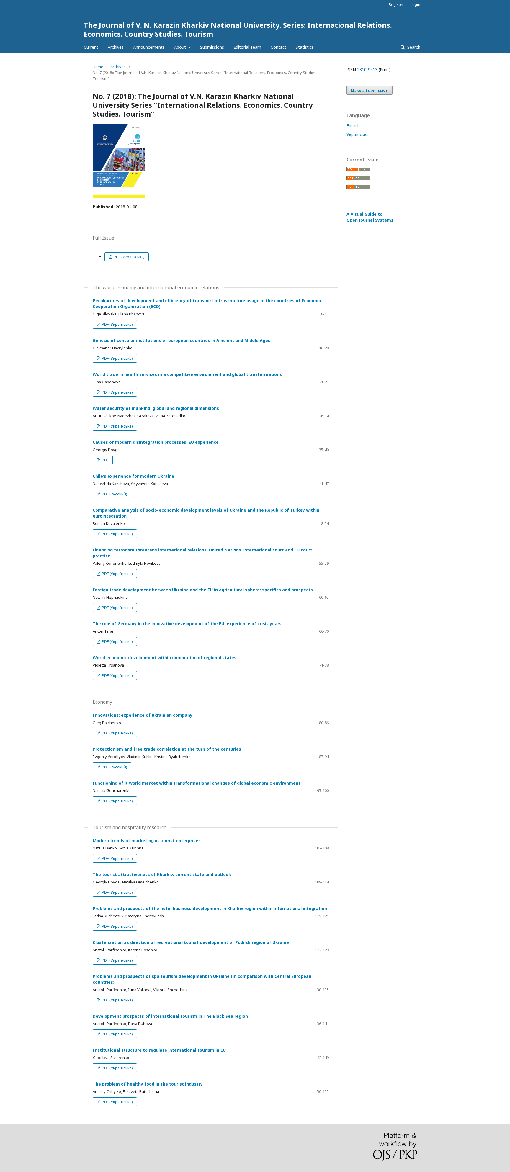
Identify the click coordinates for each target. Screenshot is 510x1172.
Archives (116, 47)
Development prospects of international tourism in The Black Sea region (170, 1016)
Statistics (305, 47)
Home (98, 66)
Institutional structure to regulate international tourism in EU (159, 1050)
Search (413, 47)
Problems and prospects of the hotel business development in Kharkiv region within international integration (210, 908)
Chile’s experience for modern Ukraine (133, 476)
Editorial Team (247, 47)
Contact (278, 47)
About (180, 47)
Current (91, 47)
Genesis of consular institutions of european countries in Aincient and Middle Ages (181, 340)
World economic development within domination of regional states (164, 657)
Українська (357, 134)
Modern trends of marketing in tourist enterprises (147, 840)
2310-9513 (367, 69)
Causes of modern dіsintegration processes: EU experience (156, 442)
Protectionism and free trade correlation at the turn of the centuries (167, 749)
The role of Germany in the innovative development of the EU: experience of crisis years (187, 623)
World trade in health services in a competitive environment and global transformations (187, 374)
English (353, 125)
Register (396, 4)
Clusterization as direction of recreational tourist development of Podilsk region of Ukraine (191, 942)
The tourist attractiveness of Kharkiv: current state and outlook (162, 874)
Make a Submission (369, 90)
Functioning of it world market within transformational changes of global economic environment (196, 783)
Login (415, 4)
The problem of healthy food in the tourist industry (148, 1084)
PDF (105, 460)
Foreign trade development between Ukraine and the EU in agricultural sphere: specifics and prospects (203, 589)
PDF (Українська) (129, 256)
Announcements (149, 47)
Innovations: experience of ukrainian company (142, 715)
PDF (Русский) (114, 494)
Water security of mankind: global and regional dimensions (156, 408)
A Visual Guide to (369, 217)
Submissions (212, 47)
